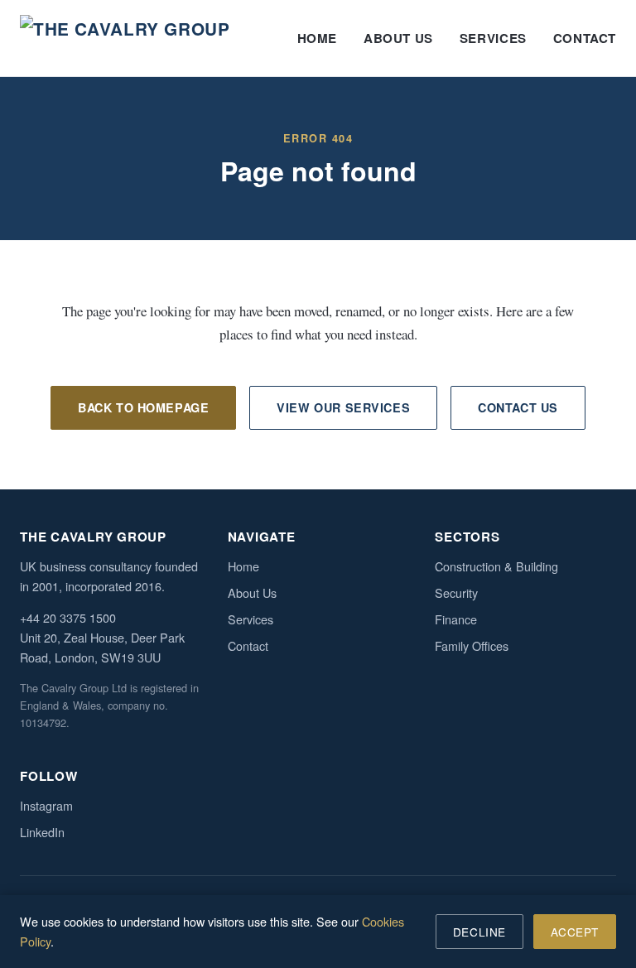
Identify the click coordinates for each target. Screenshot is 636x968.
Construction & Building (496, 566)
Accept (575, 931)
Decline (479, 931)
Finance (456, 619)
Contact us (518, 407)
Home (317, 38)
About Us (398, 38)
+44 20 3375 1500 (68, 617)
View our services (343, 407)
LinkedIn (42, 831)
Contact (584, 38)
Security (456, 592)
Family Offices (471, 645)
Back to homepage (143, 407)
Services (493, 38)
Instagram (46, 805)
